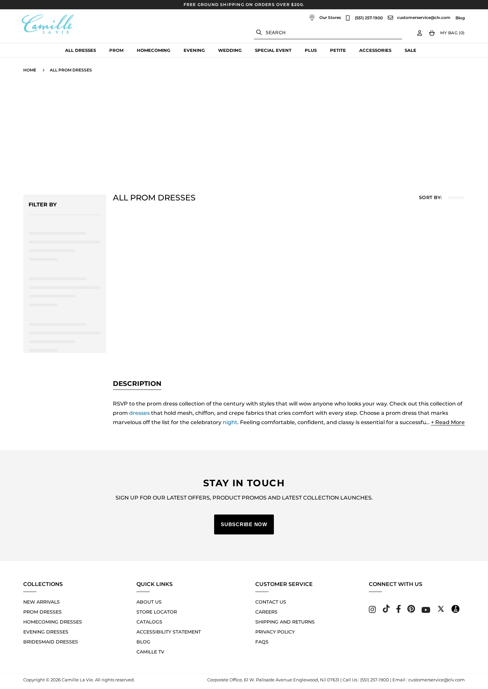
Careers (266, 612)
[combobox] (328, 32)
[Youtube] (426, 611)
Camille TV (150, 652)
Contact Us (270, 602)
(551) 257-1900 (369, 18)
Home (29, 69)
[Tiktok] (386, 611)
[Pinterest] (411, 611)
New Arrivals (41, 602)
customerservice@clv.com (423, 18)
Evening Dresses (45, 632)
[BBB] (455, 611)
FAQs (262, 642)
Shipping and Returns (285, 622)
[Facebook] (398, 611)
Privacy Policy (275, 632)
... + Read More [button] (445, 422)
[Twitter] (441, 611)
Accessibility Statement (168, 632)
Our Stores (330, 17)
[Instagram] (372, 611)
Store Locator (156, 612)
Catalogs (149, 622)
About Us (149, 602)
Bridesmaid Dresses (50, 642)
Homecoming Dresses (52, 622)
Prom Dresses (42, 612)
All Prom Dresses (71, 69)
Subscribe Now (244, 524)
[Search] (259, 32)
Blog (460, 18)
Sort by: (430, 197)
